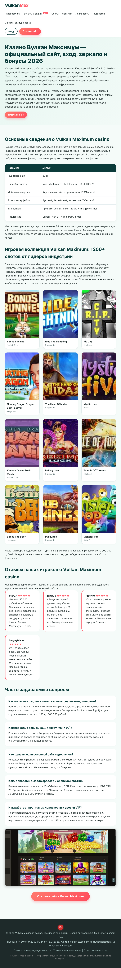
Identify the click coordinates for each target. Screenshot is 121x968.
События (67, 13)
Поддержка (99, 13)
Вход (11, 31)
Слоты (55, 13)
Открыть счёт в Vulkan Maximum (60, 896)
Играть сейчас (16, 114)
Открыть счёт (30, 31)
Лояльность (82, 13)
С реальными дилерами (18, 22)
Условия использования (67, 950)
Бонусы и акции (35, 13)
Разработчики (12, 13)
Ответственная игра (95, 950)
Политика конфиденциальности (32, 950)
